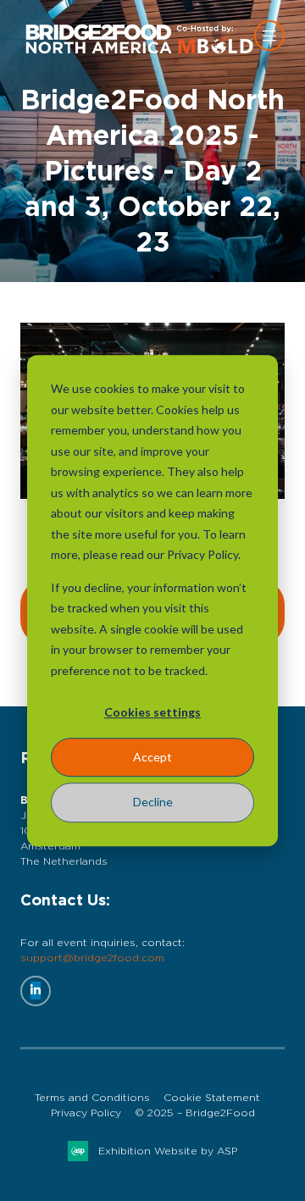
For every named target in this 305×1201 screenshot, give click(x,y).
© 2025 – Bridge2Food (195, 1113)
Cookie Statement (212, 1098)
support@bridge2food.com (92, 958)
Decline (153, 801)
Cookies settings (152, 712)
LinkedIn (35, 991)
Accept (152, 757)
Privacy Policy (86, 1113)
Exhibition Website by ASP (167, 1151)
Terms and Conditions (92, 1098)
